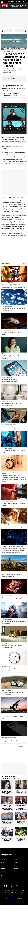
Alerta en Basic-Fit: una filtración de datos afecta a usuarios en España (7, 851)
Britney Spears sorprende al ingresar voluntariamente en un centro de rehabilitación (21, 851)
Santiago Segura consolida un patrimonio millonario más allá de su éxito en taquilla (21, 836)
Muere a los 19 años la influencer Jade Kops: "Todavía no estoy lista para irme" (7, 820)
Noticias (3, 887)
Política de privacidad (16, 921)
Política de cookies (8, 923)
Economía (3, 891)
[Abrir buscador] (23, 2)
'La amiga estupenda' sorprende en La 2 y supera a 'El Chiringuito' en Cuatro (14, 6)
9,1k (19, 914)
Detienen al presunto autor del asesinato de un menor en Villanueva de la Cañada (21, 867)
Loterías (16, 904)
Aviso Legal (14, 919)
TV (15, 894)
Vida (15, 900)
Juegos (16, 897)
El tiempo (3, 904)
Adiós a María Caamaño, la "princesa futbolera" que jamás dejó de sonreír (7, 836)
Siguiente (22, 32)
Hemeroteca (4, 908)
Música (3, 897)
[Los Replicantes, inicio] (14, 2)
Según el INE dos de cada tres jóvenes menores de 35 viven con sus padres (21, 820)
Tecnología (4, 900)
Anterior (5, 32)
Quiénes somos (6, 919)
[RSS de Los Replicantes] (4, 914)
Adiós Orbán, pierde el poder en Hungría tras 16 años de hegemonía (7, 867)
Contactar (7, 921)
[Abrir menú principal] (2, 2)
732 (23, 914)
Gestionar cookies (18, 923)
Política (16, 887)
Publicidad (21, 919)
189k (8, 914)
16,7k (13, 914)
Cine (2, 894)
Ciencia (16, 891)
